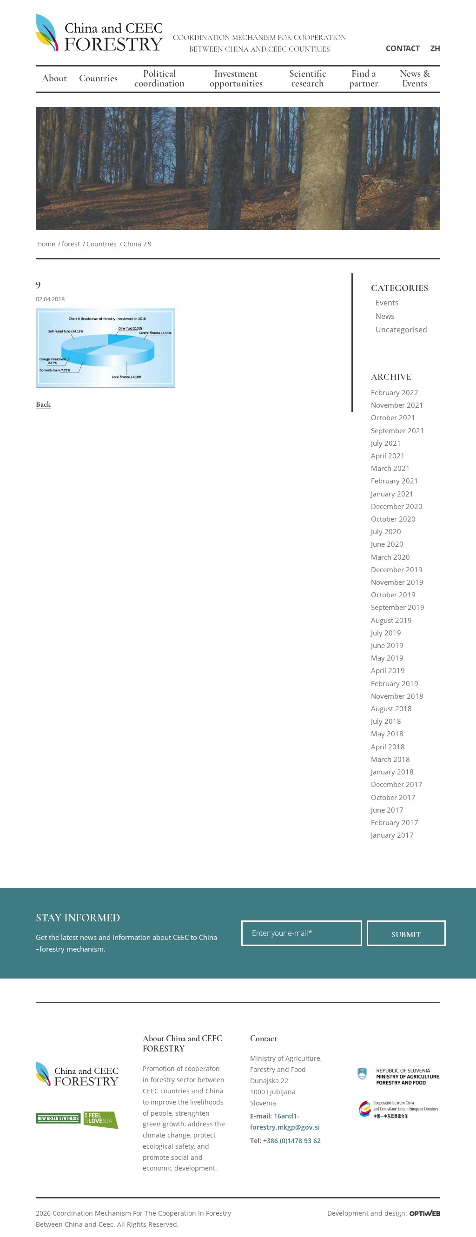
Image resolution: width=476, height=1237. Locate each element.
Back (43, 404)
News (385, 316)
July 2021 (386, 443)
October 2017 (393, 797)
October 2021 (393, 417)
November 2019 (397, 582)
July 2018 (386, 721)
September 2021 (397, 430)
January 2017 (392, 835)
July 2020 (386, 531)
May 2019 (387, 657)
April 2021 (388, 455)
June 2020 (387, 544)
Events (387, 303)
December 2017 (397, 784)
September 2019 (397, 607)
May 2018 (387, 733)
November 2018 (397, 696)
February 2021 (394, 480)
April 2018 (388, 746)
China (132, 243)
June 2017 (387, 809)
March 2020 (390, 557)
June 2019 (387, 645)
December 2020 (397, 506)
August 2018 (391, 708)
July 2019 (386, 632)
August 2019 (391, 620)
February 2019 (394, 683)
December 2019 (397, 569)
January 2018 (392, 771)
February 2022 (394, 392)
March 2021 (390, 468)
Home (46, 243)
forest (71, 243)
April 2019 (388, 670)
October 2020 (393, 518)
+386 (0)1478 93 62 (292, 1140)
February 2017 (394, 822)
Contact (403, 48)
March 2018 (390, 759)
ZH (435, 48)
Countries (101, 243)
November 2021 (397, 405)
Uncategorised (401, 329)
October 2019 (393, 594)
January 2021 (392, 493)
